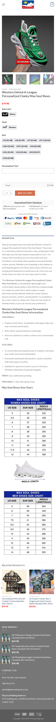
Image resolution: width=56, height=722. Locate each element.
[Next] (49, 44)
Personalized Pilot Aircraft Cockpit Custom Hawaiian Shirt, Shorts (13, 601)
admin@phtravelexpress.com (15, 689)
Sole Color (7, 109)
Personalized (15, 89)
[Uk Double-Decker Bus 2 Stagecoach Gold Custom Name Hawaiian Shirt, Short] (41, 582)
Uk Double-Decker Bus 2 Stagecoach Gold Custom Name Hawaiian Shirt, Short (41, 601)
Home (4, 89)
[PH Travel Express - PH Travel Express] (28, 4)
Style (4, 122)
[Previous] (6, 44)
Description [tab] (8, 238)
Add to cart (25, 193)
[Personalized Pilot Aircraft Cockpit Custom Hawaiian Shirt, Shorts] (14, 582)
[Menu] (3, 4)
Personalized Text (10, 166)
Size (4, 135)
